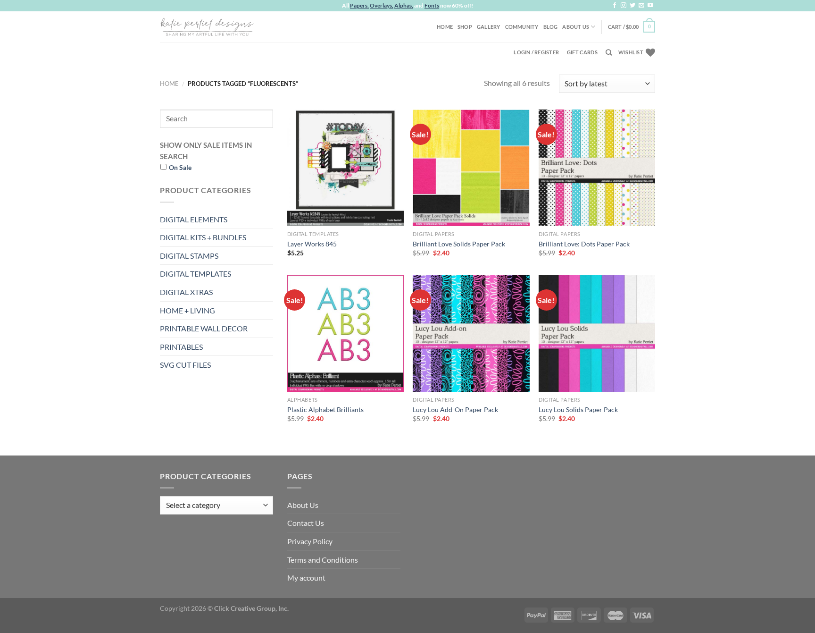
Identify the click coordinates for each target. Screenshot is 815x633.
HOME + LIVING (187, 310)
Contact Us (305, 522)
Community (522, 27)
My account (306, 577)
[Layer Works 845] (345, 168)
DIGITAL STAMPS (189, 255)
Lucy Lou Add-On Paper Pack (455, 409)
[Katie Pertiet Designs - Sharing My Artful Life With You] (207, 26)
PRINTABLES (181, 346)
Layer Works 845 (312, 244)
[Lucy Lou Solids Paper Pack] (597, 333)
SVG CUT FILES (185, 364)
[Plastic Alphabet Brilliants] (345, 333)
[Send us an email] (641, 5)
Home (445, 27)
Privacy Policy (310, 541)
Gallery (488, 27)
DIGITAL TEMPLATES (195, 273)
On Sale (180, 167)
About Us (575, 27)
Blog (550, 27)
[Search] (609, 52)
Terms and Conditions (322, 559)
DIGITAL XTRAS (186, 291)
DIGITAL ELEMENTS (193, 219)
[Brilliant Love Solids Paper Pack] (471, 168)
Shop (464, 27)
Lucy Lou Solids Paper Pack (578, 409)
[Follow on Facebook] (614, 5)
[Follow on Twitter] (632, 5)
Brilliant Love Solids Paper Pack (459, 244)
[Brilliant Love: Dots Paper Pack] (597, 168)
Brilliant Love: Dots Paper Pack (584, 244)
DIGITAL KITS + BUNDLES (203, 237)
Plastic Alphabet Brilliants (325, 409)
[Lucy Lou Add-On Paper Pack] (471, 333)
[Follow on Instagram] (623, 5)
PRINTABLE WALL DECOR (204, 328)
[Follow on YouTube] (650, 5)
